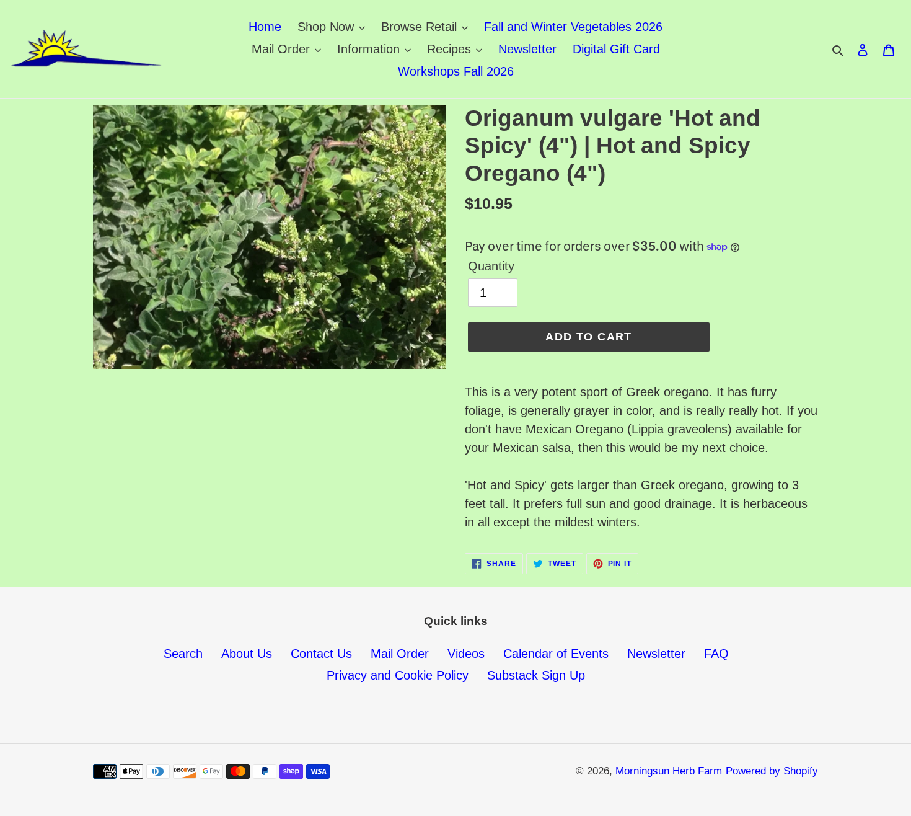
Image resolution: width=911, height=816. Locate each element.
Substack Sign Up (536, 675)
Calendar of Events (556, 653)
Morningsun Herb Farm (668, 771)
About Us (246, 653)
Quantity (491, 266)
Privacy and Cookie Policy (398, 675)
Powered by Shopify (772, 771)
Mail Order (400, 653)
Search (183, 653)
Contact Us (321, 653)
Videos (466, 653)
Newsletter (656, 653)
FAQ (716, 653)
